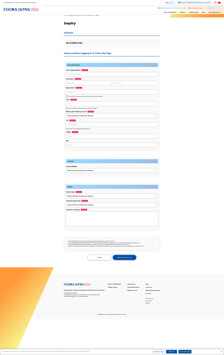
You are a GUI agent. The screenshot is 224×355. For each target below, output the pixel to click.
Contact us (149, 287)
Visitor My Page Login (197, 8)
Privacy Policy (149, 301)
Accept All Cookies (184, 351)
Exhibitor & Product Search (75, 15)
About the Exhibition (170, 12)
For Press (148, 293)
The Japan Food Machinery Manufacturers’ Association (195, 2)
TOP (65, 15)
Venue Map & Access (214, 12)
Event (203, 12)
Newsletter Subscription (153, 290)
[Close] (221, 352)
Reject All (171, 351)
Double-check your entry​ (124, 257)
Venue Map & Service (133, 287)
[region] (112, 352)
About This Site (149, 298)
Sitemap (148, 303)
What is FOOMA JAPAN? (114, 284)
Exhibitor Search (132, 290)
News (147, 284)
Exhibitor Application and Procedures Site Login (173, 8)
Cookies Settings (158, 351)
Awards (193, 12)
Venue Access (131, 284)
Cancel (100, 257)
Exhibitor (183, 12)
